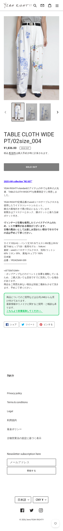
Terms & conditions (17, 402)
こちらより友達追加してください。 (24, 311)
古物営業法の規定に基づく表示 (24, 438)
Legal (10, 411)
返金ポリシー (14, 429)
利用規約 (12, 420)
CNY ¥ (39, 499)
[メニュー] (57, 5)
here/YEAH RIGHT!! (35, 520)
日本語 (22, 499)
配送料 (12, 153)
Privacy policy (14, 393)
